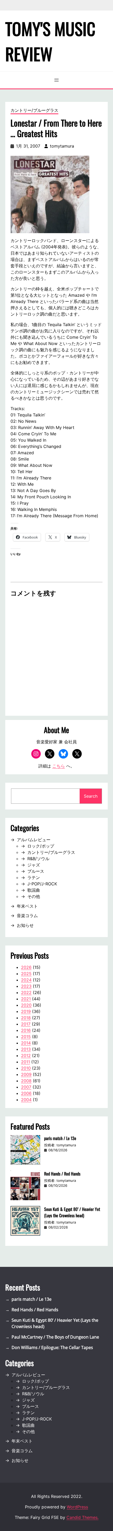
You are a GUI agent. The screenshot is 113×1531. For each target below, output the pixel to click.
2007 (26, 1087)
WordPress (77, 1506)
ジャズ (33, 865)
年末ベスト (27, 906)
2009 (26, 1074)
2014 (26, 1043)
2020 (26, 1005)
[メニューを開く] (56, 80)
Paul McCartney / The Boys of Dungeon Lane (55, 1337)
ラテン (33, 877)
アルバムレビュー (33, 839)
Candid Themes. (82, 1517)
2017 (25, 1024)
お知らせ (25, 925)
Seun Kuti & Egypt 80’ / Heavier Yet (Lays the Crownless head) (72, 1212)
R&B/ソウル (38, 858)
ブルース (35, 871)
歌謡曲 (33, 890)
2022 (26, 992)
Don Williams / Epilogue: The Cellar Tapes (52, 1347)
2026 (26, 967)
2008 (26, 1080)
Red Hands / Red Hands (62, 1174)
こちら (58, 766)
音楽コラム (27, 915)
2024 (26, 980)
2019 (26, 1011)
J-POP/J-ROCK (42, 883)
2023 (26, 986)
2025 (26, 973)
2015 (26, 1036)
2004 (26, 1099)
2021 (26, 998)
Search (90, 796)
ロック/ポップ (40, 846)
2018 (26, 1017)
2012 (26, 1055)
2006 (26, 1093)
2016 (26, 1030)
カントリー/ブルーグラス (34, 110)
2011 (25, 1061)
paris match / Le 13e (60, 1138)
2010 (26, 1068)
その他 (33, 896)
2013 (26, 1049)
